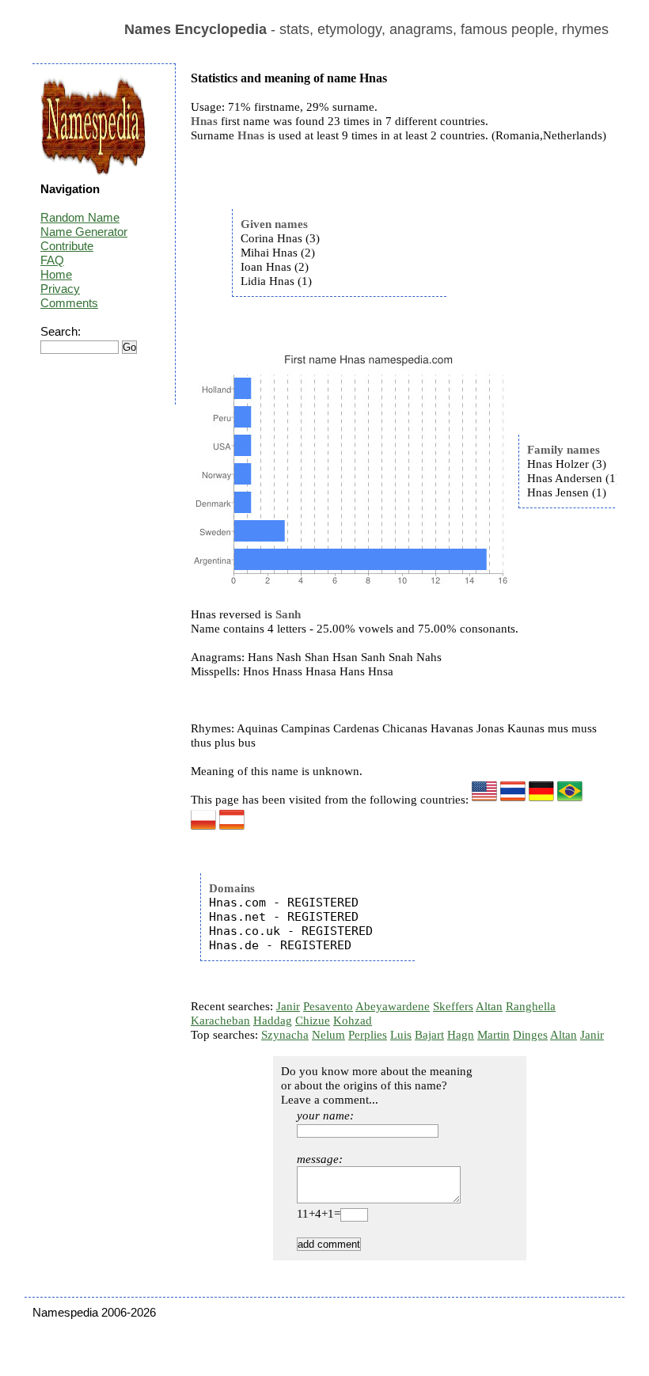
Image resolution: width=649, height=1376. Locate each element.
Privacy (60, 288)
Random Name (80, 217)
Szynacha (285, 1034)
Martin (493, 1034)
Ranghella (531, 1006)
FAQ (52, 260)
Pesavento (328, 1006)
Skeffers (453, 1006)
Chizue (312, 1020)
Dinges (530, 1034)
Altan (489, 1006)
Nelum (328, 1034)
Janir (288, 1006)
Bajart (429, 1034)
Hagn (460, 1034)
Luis (401, 1034)
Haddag (272, 1020)
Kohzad (352, 1020)
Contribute (66, 246)
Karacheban (220, 1020)
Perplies (367, 1034)
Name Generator (83, 231)
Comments (69, 303)
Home (56, 274)
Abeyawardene (392, 1006)
